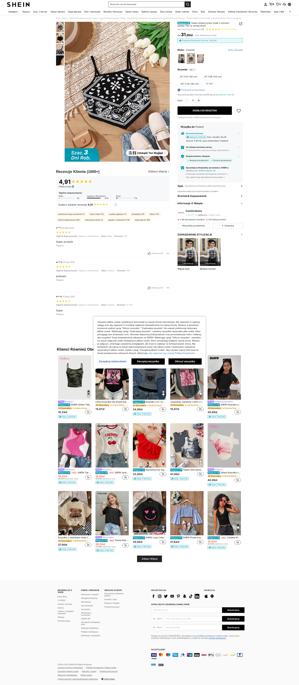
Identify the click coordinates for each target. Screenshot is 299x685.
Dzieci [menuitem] (195, 12)
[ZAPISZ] (239, 110)
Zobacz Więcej (149, 558)
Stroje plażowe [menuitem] (74, 12)
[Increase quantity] (199, 100)
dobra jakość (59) (142, 220)
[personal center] (265, 4)
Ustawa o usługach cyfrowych (66, 612)
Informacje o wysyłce (90, 594)
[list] (176, 596)
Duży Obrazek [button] (235, 50)
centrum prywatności (217, 638)
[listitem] (188, 252)
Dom (58, 18)
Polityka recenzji (65, 187)
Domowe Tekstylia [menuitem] (216, 12)
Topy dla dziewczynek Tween (112, 18)
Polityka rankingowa (89, 632)
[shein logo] (18, 4)
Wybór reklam (86, 675)
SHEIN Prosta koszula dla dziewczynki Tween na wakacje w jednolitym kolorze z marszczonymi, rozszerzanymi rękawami (187, 537)
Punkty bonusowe (111, 607)
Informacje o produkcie (90, 636)
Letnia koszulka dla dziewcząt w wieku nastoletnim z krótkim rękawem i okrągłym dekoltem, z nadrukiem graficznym (112, 402)
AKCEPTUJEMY (158, 650)
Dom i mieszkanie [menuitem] (92, 12)
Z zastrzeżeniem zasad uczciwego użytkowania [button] (207, 150)
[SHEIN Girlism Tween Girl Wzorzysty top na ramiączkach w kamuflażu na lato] (74, 377)
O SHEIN (61, 600)
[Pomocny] (149, 253)
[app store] (206, 598)
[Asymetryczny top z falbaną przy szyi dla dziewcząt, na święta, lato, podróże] (149, 445)
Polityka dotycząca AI (108, 671)
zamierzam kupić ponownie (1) (71, 214)
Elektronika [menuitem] (266, 12)
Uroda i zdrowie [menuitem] (182, 12)
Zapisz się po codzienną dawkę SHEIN (170, 604)
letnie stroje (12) (97, 214)
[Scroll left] (286, 12)
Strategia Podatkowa (90, 628)
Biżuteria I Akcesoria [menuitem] (113, 12)
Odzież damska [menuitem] (58, 12)
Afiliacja (61, 617)
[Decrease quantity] (187, 100)
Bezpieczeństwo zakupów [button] (198, 156)
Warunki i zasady (89, 671)
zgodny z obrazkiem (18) (119, 220)
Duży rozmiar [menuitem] (166, 12)
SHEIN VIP (85, 619)
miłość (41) (154, 214)
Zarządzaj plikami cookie (68, 671)
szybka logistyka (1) (117, 214)
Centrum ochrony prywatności (70, 668)
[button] (284, 4)
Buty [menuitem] (203, 12)
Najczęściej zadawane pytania (113, 594)
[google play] (212, 598)
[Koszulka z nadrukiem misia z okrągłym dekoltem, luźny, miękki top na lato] (74, 513)
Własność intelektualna (67, 675)
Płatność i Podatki (111, 603)
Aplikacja (209, 590)
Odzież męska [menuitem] (131, 12)
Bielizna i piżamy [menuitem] (149, 12)
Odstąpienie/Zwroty (89, 598)
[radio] (181, 59)
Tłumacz (60, 246)
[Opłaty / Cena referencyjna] (194, 35)
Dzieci (65, 18)
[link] (271, 4)
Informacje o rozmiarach (86, 614)
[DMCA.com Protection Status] (161, 665)
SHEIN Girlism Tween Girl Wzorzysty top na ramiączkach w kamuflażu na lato (75, 404)
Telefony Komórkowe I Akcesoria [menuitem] (242, 12)
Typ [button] (191, 69)
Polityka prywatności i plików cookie (213, 636)
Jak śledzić (85, 609)
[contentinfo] (197, 657)
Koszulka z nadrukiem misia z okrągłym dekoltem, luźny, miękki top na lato (74, 537)
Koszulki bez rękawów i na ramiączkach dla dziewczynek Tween (155, 18)
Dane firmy (62, 597)
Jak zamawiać (87, 606)
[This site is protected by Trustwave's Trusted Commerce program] (153, 665)
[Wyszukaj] (188, 4)
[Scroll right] (290, 12)
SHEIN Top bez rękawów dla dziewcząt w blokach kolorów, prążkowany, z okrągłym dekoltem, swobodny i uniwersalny (75, 472)
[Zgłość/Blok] (168, 253)
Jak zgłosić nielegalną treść (90, 623)
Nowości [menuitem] (26, 12)
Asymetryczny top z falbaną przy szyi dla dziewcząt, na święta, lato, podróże (149, 470)
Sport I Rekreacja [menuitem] (282, 12)
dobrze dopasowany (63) (69, 220)
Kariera (61, 608)
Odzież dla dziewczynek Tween (83, 18)
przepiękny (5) (138, 214)
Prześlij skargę (64, 621)
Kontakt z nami (110, 599)
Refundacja (86, 602)
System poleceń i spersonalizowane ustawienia (78, 679)
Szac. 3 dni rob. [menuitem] (40, 12)
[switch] (114, 204)
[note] (67, 416)
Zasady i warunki (65, 604)
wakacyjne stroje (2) (94, 220)
